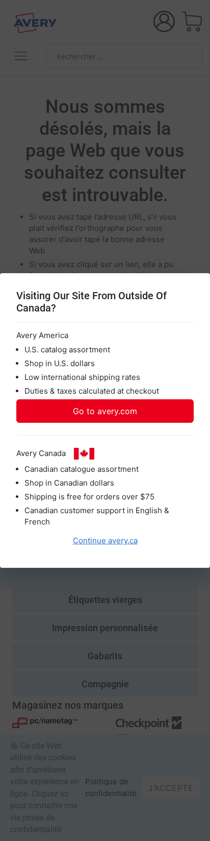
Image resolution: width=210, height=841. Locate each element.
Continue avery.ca (105, 540)
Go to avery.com (105, 411)
